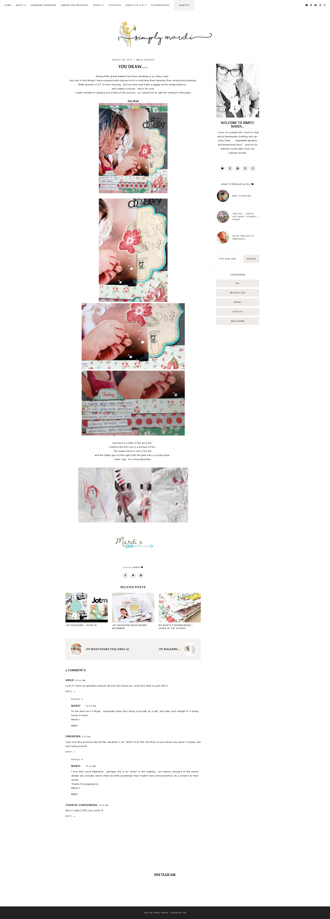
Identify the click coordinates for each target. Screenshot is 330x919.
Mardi (76, 706)
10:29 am (91, 766)
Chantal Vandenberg (81, 805)
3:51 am (86, 736)
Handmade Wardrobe (43, 5)
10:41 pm (103, 805)
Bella (139, 59)
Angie (69, 680)
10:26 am (91, 706)
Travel (97, 5)
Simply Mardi (160, 913)
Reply (68, 691)
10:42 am (80, 680)
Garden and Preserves (75, 5)
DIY (238, 283)
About (19, 5)
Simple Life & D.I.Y (136, 5)
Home (8, 5)
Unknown (73, 736)
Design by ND (178, 913)
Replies (75, 699)
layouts (149, 59)
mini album (237, 321)
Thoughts (114, 5)
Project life (237, 292)
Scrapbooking (160, 5)
